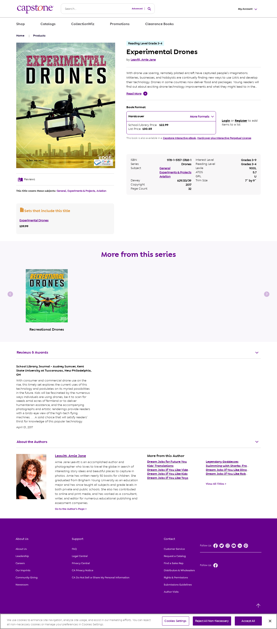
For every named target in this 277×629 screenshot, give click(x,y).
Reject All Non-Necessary (212, 621)
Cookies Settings (175, 621)
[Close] (270, 621)
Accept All (248, 621)
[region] (138, 621)
